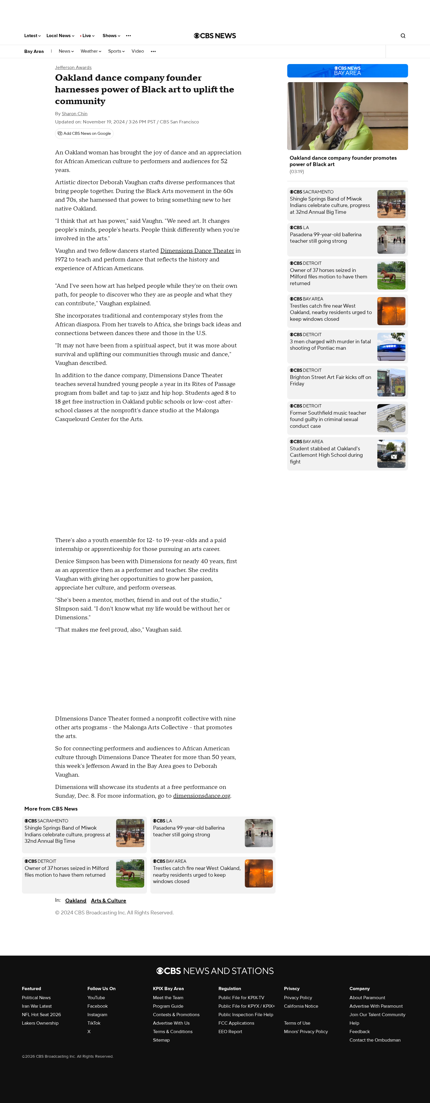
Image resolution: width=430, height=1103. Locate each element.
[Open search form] (403, 35)
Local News (59, 35)
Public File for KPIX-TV (241, 997)
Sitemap (161, 1040)
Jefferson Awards (73, 67)
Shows (110, 35)
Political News (36, 997)
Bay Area (34, 51)
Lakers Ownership (40, 1023)
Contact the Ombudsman (375, 1040)
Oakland (75, 900)
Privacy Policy (298, 997)
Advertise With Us (171, 1023)
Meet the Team (168, 997)
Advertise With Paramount (376, 1006)
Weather (90, 51)
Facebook (97, 1006)
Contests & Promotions (176, 1014)
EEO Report (230, 1031)
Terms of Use (297, 1023)
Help (354, 1023)
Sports (115, 51)
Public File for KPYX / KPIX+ (247, 1006)
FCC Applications (236, 1023)
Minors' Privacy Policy (306, 1031)
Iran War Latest (37, 1006)
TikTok (93, 1023)
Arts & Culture (108, 900)
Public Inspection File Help (246, 1014)
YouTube (96, 997)
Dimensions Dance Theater (197, 251)
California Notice (301, 1006)
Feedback (360, 1031)
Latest (31, 35)
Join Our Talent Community (377, 1014)
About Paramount (367, 997)
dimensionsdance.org (201, 796)
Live (87, 36)
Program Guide (168, 1006)
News (65, 51)
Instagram (97, 1014)
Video (138, 51)
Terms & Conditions (172, 1031)
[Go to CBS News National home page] (215, 36)
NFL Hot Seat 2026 (41, 1014)
